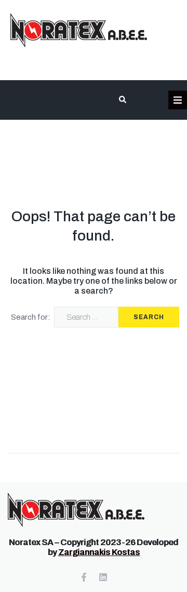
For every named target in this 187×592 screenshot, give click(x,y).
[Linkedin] (103, 577)
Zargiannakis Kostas (99, 552)
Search (148, 317)
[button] (177, 100)
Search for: (30, 317)
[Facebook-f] (83, 577)
